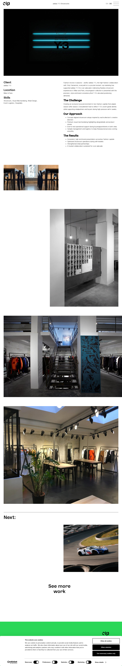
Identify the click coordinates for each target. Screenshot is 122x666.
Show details (99, 662)
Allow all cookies (106, 641)
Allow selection (106, 647)
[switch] (54, 662)
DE (110, 3)
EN (107, 3)
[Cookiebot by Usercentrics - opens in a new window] (12, 662)
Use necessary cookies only (106, 653)
